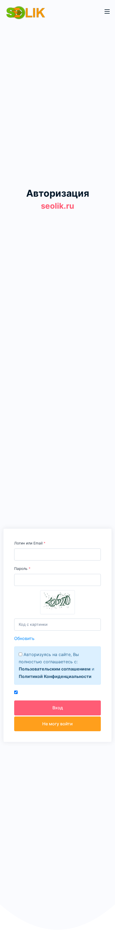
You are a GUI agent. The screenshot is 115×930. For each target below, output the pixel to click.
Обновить (24, 638)
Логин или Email (29, 543)
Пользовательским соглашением (54, 669)
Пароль (22, 568)
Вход (57, 707)
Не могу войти (57, 723)
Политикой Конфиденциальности (55, 676)
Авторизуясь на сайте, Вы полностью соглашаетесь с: (49, 658)
